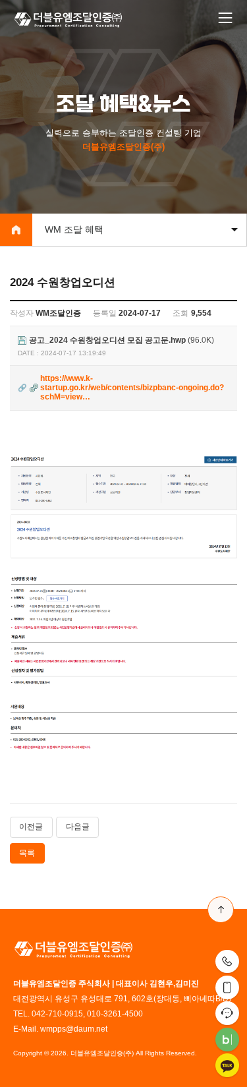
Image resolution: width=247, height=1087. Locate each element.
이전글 (31, 826)
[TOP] (220, 909)
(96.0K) (121, 340)
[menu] (225, 18)
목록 (27, 853)
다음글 (78, 826)
